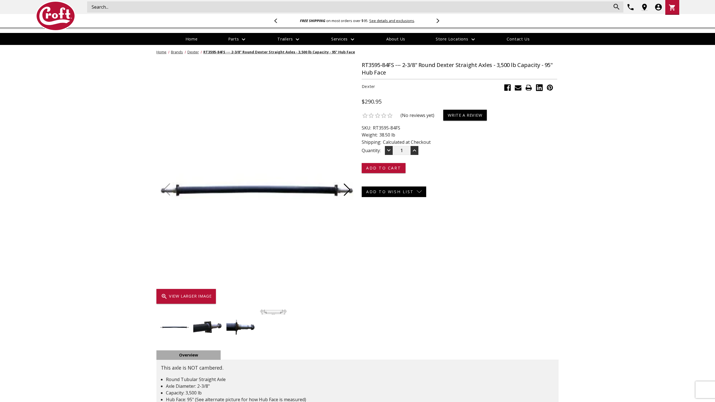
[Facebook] (507, 87)
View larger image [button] (186, 296)
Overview (188, 355)
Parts (237, 39)
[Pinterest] (550, 87)
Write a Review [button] (465, 115)
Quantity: (371, 150)
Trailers (289, 39)
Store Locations (456, 39)
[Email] (518, 87)
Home (191, 39)
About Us (395, 39)
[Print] (528, 87)
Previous (278, 20)
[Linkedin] (539, 87)
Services (343, 39)
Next (436, 20)
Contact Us (518, 39)
